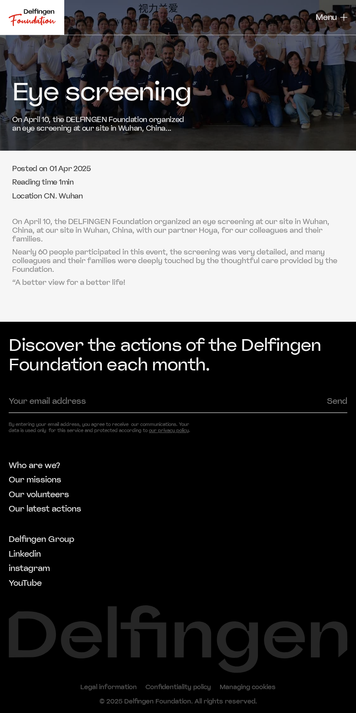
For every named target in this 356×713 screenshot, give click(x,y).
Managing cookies (248, 687)
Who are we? (34, 466)
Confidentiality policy (178, 687)
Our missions (35, 480)
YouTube (25, 583)
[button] (331, 17)
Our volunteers (39, 495)
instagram (29, 569)
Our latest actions (45, 509)
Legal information (108, 687)
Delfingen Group (41, 540)
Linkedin (25, 554)
